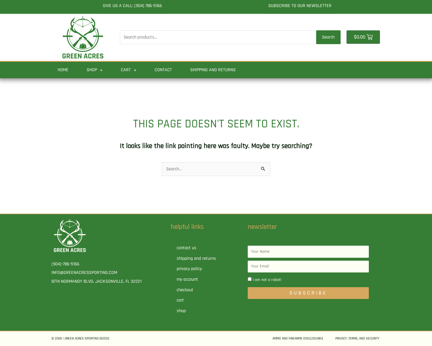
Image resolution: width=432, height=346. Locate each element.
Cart (126, 70)
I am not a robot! (267, 279)
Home (63, 70)
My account (187, 279)
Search (328, 37)
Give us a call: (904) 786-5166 (132, 6)
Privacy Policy (189, 269)
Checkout (185, 290)
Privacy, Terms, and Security (357, 338)
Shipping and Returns (213, 70)
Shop (92, 70)
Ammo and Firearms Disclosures (297, 338)
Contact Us (186, 248)
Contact (163, 70)
